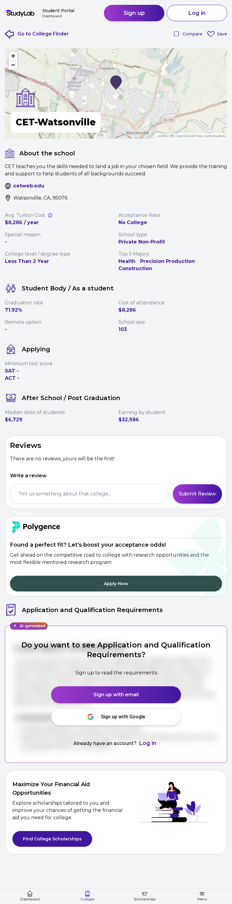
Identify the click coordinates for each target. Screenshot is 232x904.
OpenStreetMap (189, 136)
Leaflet (162, 136)
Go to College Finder (43, 34)
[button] (116, 82)
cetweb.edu (28, 186)
